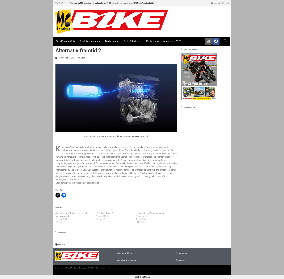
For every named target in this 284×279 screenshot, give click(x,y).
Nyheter (62, 244)
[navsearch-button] (225, 41)
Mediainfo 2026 (124, 253)
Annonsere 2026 (172, 41)
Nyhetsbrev (181, 253)
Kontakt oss (152, 41)
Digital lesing (112, 41)
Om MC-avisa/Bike (65, 41)
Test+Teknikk (131, 41)
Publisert (180, 260)
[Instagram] (208, 41)
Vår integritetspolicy (126, 260)
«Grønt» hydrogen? (104, 213)
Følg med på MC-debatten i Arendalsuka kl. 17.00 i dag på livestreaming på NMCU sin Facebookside (112, 3)
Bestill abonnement (90, 41)
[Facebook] (216, 41)
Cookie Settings (142, 277)
